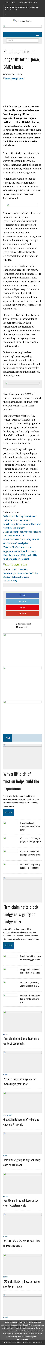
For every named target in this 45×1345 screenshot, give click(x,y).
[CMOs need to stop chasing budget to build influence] (10, 869)
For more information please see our (22, 1342)
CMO (15, 569)
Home (6, 2)
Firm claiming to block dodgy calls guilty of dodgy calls (20, 914)
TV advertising (10, 580)
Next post (20, 627)
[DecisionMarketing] (22, 21)
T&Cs (13, 2)
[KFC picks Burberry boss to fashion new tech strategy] (22, 1273)
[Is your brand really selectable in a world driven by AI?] (10, 828)
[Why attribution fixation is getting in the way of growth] (10, 856)
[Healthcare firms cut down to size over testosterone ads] (10, 1000)
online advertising (20, 577)
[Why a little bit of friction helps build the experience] (22, 764)
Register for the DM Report (28, 2)
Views (8, 738)
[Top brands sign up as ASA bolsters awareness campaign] (22, 1314)
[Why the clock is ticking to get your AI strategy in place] (10, 843)
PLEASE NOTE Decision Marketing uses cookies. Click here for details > (22, 8)
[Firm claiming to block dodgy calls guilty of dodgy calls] (22, 897)
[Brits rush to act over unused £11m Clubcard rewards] (22, 1233)
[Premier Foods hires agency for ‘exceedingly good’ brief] (10, 961)
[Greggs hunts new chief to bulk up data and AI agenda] (10, 974)
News (5, 1034)
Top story (7, 1115)
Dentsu (6, 577)
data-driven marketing (28, 573)
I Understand (22, 1339)
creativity (23, 569)
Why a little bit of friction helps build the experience (21, 781)
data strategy (9, 573)
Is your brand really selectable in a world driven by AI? (30, 826)
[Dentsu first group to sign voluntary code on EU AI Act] (10, 987)
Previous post (24, 623)
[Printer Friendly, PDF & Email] (15, 564)
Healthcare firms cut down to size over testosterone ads (30, 999)
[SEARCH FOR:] (22, 40)
